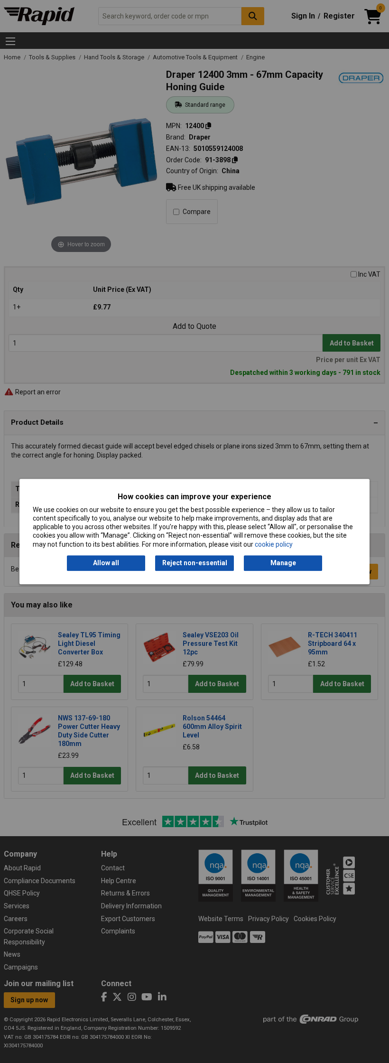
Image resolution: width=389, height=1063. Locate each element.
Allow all (106, 563)
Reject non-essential (194, 563)
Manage (283, 563)
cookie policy (274, 544)
